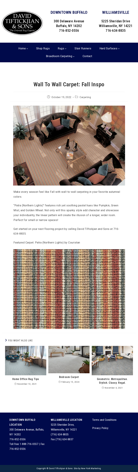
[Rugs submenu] (65, 48)
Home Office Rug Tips (25, 379)
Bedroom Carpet (69, 377)
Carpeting (85, 97)
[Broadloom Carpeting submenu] (74, 56)
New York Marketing (91, 468)
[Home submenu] (27, 48)
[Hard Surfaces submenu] (119, 48)
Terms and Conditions (104, 419)
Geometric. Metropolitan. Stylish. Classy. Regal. (112, 380)
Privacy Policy (100, 428)
